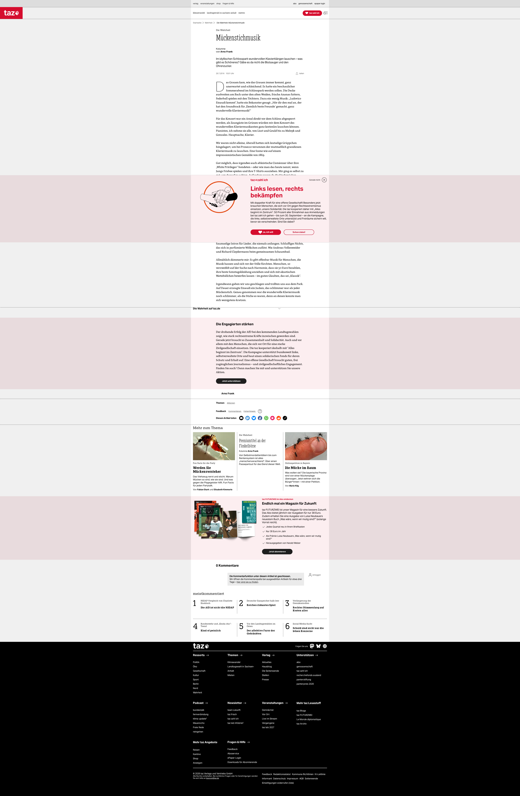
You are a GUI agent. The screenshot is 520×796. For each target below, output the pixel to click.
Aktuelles (266, 662)
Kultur (196, 675)
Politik (196, 662)
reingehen (198, 731)
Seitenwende (311, 778)
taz (201, 646)
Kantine (197, 754)
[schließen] (324, 180)
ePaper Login (234, 757)
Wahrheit (208, 23)
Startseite (197, 23)
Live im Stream (269, 718)
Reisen (196, 749)
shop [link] (218, 3)
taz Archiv (302, 723)
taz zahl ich (302, 670)
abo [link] (294, 3)
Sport (196, 679)
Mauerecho (198, 723)
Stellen (265, 675)
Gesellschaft (199, 670)
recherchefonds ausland (309, 675)
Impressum (293, 778)
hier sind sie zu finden (247, 582)
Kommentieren (235, 411)
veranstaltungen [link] (207, 3)
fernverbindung (200, 714)
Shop (195, 758)
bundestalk (198, 710)
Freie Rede (198, 727)
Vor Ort (265, 714)
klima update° (200, 718)
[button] (325, 13)
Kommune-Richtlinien (303, 774)
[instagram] (325, 647)
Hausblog (267, 666)
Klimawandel (233, 662)
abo (298, 662)
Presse (265, 679)
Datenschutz (279, 778)
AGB (301, 778)
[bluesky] (318, 647)
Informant (267, 778)
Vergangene (268, 723)
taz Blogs (301, 710)
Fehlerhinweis (250, 411)
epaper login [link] (319, 3)
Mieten (231, 675)
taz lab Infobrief (235, 723)
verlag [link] (195, 3)
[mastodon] (312, 647)
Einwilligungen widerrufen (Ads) (278, 783)
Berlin (196, 683)
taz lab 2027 (268, 727)
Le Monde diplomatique (309, 719)
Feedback (232, 749)
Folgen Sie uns (301, 646)
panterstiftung (304, 679)
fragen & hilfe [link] (228, 3)
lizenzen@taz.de (212, 778)
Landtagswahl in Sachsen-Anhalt (240, 668)
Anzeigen (197, 762)
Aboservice (233, 753)
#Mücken (231, 403)
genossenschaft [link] (305, 3)
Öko (195, 666)
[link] (199, 13)
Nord (195, 688)
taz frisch (232, 714)
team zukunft (233, 710)
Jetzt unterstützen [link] (231, 381)
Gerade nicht (314, 180)
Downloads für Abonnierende (242, 762)
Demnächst (268, 710)
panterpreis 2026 (305, 683)
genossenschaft (305, 666)
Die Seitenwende (270, 670)
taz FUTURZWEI (304, 715)
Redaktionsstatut (282, 774)
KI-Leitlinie (320, 774)
